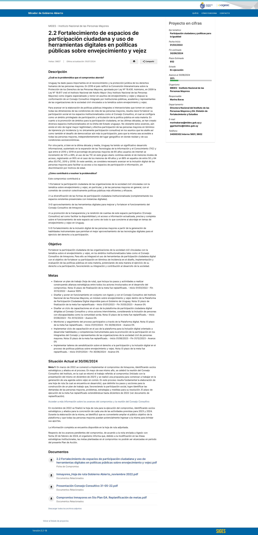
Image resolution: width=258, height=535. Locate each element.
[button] (134, 61)
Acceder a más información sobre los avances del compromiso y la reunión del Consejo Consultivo (98, 401)
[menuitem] (195, 13)
